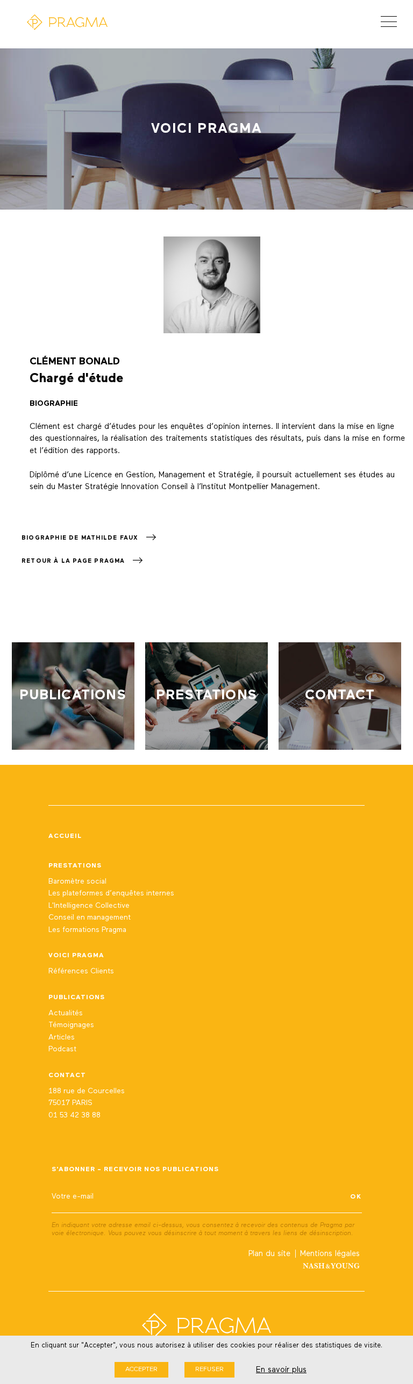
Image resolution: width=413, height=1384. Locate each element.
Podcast (62, 1049)
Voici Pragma (76, 955)
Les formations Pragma (87, 930)
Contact (67, 1075)
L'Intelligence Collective (89, 905)
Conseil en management (89, 917)
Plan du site (269, 1254)
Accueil (65, 836)
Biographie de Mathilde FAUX (81, 538)
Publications (76, 997)
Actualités (65, 1013)
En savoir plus (281, 1370)
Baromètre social (77, 881)
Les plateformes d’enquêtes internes (111, 893)
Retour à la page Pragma (74, 561)
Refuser (209, 1369)
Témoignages (71, 1025)
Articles (61, 1037)
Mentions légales (330, 1254)
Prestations (75, 866)
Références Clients (81, 971)
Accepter (141, 1369)
